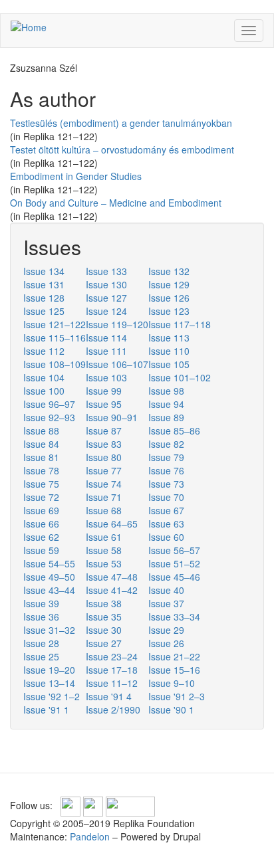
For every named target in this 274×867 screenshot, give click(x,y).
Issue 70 (166, 497)
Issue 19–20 (49, 669)
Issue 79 (166, 457)
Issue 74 (104, 483)
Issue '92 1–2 (51, 696)
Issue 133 (106, 271)
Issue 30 (104, 629)
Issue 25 (41, 656)
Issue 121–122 (54, 324)
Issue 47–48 (112, 576)
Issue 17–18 (112, 669)
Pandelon (90, 836)
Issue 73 (166, 483)
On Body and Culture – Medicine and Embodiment (115, 202)
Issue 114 (106, 337)
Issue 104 (44, 377)
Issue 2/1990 (113, 709)
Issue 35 (104, 616)
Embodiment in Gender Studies (76, 176)
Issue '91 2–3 (176, 696)
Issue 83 (104, 443)
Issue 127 (106, 297)
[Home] (29, 26)
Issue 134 (44, 271)
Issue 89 (166, 417)
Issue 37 (166, 603)
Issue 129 (169, 284)
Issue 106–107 (117, 364)
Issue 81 (41, 457)
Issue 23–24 (112, 656)
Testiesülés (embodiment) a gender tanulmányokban (121, 123)
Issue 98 (166, 390)
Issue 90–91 (112, 417)
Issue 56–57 (174, 550)
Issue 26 (166, 643)
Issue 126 (169, 297)
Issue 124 (106, 311)
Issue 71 (104, 497)
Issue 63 (166, 523)
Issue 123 (169, 311)
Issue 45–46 (174, 576)
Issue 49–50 (49, 576)
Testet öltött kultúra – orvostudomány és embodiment (122, 149)
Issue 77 (104, 470)
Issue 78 (41, 470)
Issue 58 (104, 550)
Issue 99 (104, 390)
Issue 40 (166, 590)
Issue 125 (44, 311)
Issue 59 (41, 550)
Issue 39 (41, 603)
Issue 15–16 (174, 669)
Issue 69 (41, 510)
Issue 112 (44, 350)
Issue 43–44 (49, 590)
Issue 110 (169, 350)
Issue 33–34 (174, 616)
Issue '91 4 (109, 696)
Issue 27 (104, 643)
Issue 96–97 (49, 404)
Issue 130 (106, 284)
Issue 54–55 (49, 563)
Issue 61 (104, 536)
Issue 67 (166, 510)
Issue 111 (106, 350)
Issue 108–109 (54, 364)
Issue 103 (106, 377)
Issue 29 (166, 629)
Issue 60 (166, 536)
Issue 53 (104, 563)
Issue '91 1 (46, 709)
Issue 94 (166, 404)
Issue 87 (104, 430)
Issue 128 (44, 297)
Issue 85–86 (174, 430)
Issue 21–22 (174, 656)
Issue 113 (169, 337)
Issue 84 (41, 443)
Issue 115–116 (54, 337)
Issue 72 (41, 497)
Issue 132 (169, 271)
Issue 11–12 (112, 683)
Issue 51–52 (174, 563)
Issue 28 (41, 643)
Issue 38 (104, 603)
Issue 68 (104, 510)
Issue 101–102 (179, 377)
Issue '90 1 (171, 709)
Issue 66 (41, 523)
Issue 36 (41, 616)
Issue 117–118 (179, 324)
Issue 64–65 (112, 523)
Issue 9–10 (171, 683)
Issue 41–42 (112, 590)
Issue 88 (41, 430)
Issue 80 (104, 457)
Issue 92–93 (49, 417)
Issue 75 (41, 483)
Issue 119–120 (117, 324)
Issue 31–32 (49, 629)
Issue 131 (44, 284)
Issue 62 (41, 536)
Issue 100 (44, 390)
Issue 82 (166, 443)
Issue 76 (166, 470)
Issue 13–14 (49, 683)
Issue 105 (169, 364)
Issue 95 (104, 404)
